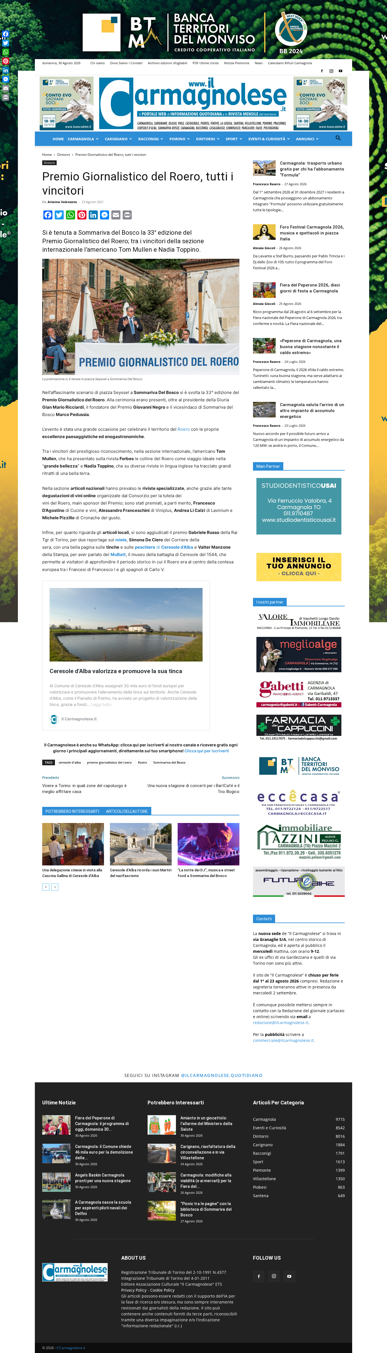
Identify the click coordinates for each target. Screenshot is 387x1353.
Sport (232, 138)
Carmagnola (81, 138)
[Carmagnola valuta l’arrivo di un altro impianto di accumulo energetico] (264, 409)
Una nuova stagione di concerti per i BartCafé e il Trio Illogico (193, 788)
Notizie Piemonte (236, 63)
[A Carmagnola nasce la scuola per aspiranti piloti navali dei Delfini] (56, 1209)
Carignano (116, 138)
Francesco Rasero (266, 184)
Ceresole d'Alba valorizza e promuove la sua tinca (116, 671)
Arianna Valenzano (62, 202)
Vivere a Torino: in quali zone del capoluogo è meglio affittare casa (84, 788)
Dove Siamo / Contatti (126, 63)
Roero (184, 429)
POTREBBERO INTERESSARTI (72, 811)
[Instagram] (331, 71)
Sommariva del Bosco (169, 762)
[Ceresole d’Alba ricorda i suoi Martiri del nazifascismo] (141, 844)
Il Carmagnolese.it (71, 1347)
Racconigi (148, 138)
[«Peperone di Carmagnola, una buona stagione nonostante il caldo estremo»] (264, 346)
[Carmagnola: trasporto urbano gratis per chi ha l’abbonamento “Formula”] (264, 168)
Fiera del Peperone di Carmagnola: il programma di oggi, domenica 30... (102, 1124)
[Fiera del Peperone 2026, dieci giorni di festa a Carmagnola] (264, 290)
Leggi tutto (101, 704)
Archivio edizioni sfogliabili (167, 63)
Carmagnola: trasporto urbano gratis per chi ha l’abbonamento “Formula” (312, 169)
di (164, 547)
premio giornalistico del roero (109, 762)
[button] (338, 138)
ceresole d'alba (70, 762)
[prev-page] (45, 887)
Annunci (305, 138)
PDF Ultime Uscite (206, 63)
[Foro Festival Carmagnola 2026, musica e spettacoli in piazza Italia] (264, 232)
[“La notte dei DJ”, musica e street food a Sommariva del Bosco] (208, 844)
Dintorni (205, 138)
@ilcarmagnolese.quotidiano (222, 1075)
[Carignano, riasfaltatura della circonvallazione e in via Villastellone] (162, 1153)
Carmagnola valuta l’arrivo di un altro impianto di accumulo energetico (312, 410)
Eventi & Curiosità (266, 138)
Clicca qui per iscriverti (206, 750)
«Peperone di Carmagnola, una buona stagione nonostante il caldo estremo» (311, 346)
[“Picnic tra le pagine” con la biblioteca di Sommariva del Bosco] (162, 1211)
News (259, 63)
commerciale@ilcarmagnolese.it (283, 1040)
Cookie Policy (162, 1290)
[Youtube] (340, 71)
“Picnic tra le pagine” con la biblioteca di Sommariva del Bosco (206, 1209)
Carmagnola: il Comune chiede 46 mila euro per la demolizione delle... (104, 1152)
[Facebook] (322, 71)
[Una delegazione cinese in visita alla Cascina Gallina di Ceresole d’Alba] (73, 844)
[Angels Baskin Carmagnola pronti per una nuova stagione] (56, 1182)
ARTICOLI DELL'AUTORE (127, 811)
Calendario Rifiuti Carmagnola (290, 63)
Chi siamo (97, 63)
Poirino (177, 138)
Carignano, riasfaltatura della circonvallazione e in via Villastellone (207, 1152)
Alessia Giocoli (264, 248)
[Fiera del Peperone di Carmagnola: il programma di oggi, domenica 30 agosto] (56, 1125)
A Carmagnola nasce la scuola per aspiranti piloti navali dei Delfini (103, 1208)
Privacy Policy (133, 1290)
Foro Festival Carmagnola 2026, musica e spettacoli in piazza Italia (312, 233)
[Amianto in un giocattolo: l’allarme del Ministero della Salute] (162, 1125)
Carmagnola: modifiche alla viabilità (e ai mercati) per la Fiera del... (205, 1181)
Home (58, 138)
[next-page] (54, 887)
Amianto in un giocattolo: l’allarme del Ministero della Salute (206, 1124)
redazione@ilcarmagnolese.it (280, 1022)
